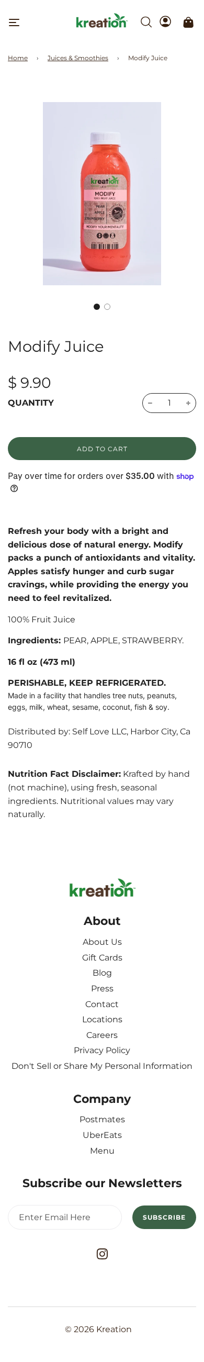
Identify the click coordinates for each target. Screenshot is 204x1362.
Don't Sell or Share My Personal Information (102, 1066)
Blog (102, 973)
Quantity (31, 403)
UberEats (102, 1135)
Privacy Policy (102, 1050)
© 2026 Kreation (98, 1329)
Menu (102, 1151)
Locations (102, 1019)
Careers (102, 1035)
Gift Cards (102, 958)
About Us (102, 942)
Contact (102, 1004)
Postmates (102, 1119)
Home (18, 58)
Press (102, 988)
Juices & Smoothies (78, 58)
